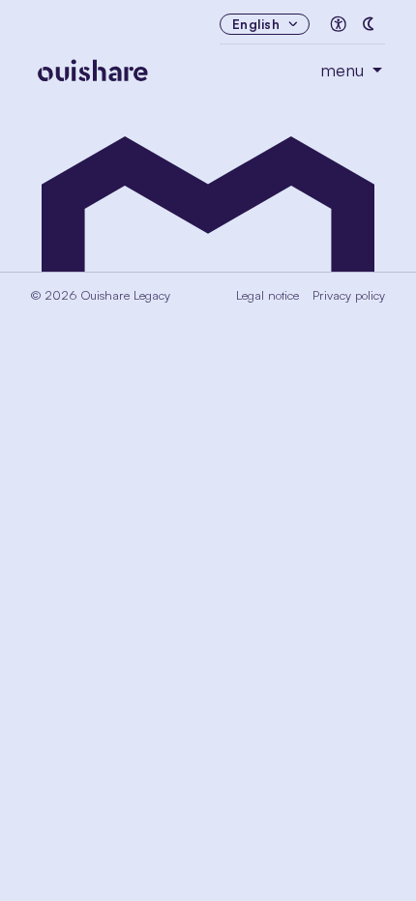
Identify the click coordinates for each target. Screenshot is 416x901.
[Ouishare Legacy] (175, 66)
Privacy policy (348, 295)
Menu (344, 70)
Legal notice (267, 295)
